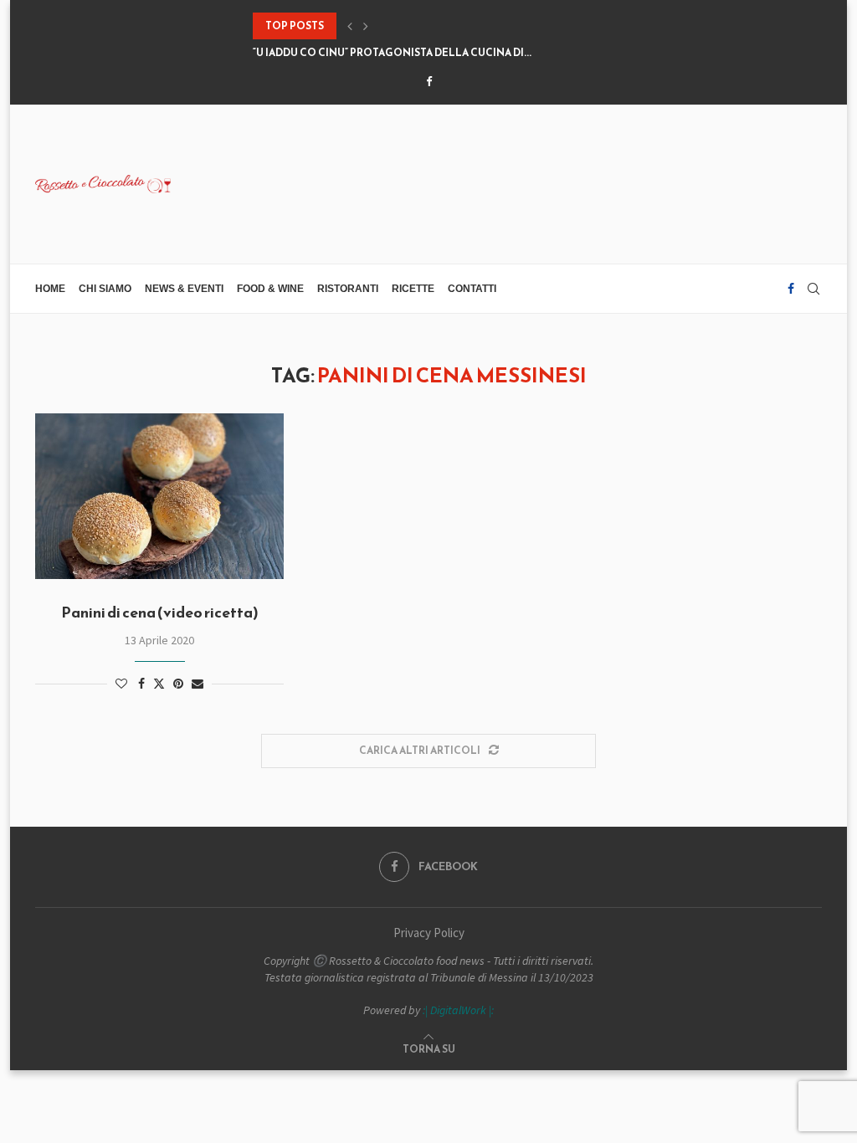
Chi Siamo (105, 289)
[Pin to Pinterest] (178, 683)
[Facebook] (429, 81)
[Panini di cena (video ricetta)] (159, 496)
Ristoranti (347, 289)
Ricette (413, 289)
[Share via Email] (197, 683)
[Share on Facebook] (141, 683)
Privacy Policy (428, 933)
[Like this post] (121, 683)
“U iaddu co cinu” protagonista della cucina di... (392, 52)
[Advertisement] (517, 182)
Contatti (472, 289)
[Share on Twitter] (159, 683)
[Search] (813, 288)
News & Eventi (184, 289)
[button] (350, 26)
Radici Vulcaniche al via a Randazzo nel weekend (397, 25)
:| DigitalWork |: (458, 1009)
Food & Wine (270, 289)
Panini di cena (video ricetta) (160, 612)
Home (50, 289)
